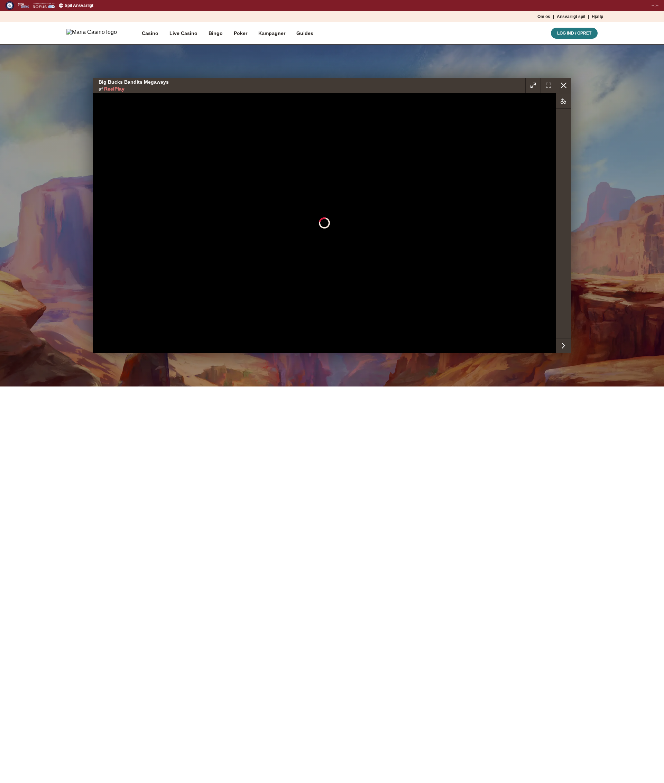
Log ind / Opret (574, 33)
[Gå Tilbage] (563, 85)
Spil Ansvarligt (79, 5)
